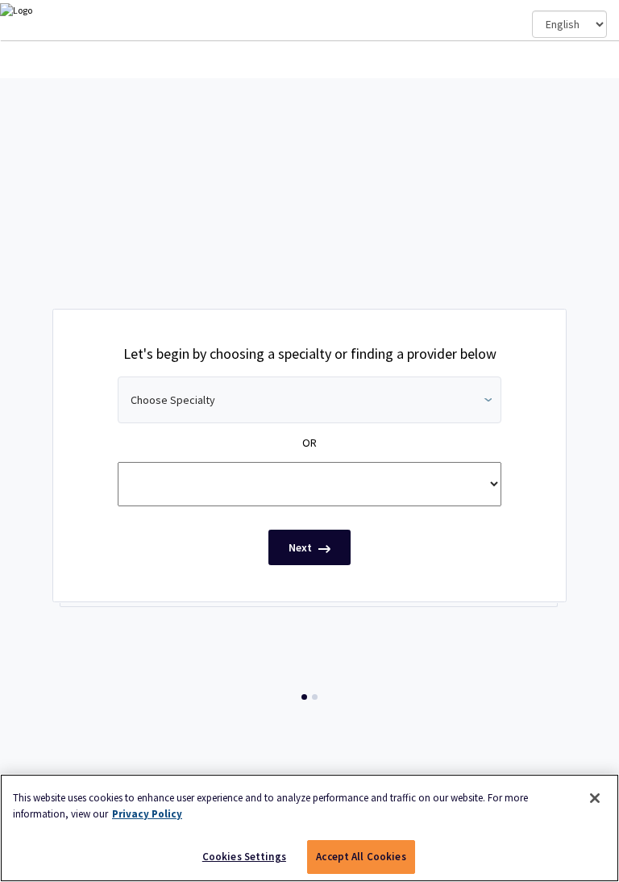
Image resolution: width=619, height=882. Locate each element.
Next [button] (301, 547)
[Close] (595, 798)
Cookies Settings (244, 856)
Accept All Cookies (360, 856)
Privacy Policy (147, 814)
